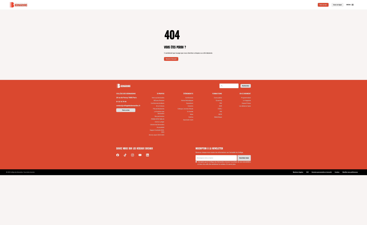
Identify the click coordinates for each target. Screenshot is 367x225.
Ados (191, 114)
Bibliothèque (218, 117)
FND (221, 103)
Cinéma (190, 117)
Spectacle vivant (188, 120)
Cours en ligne (337, 5)
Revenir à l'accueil (171, 59)
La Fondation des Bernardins (159, 112)
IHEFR (220, 114)
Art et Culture (160, 106)
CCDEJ (220, 109)
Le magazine (247, 100)
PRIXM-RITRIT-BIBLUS (157, 119)
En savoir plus (231, 164)
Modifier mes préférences (350, 172)
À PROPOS (160, 94)
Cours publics (218, 97)
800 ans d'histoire (159, 100)
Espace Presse (246, 103)
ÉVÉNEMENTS (188, 94)
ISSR (220, 106)
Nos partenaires (159, 116)
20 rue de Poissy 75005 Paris (126, 98)
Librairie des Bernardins (157, 124)
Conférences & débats (157, 103)
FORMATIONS (217, 94)
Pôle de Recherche (158, 109)
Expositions (189, 103)
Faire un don (126, 110)
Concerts (190, 106)
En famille (190, 111)
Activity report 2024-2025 (156, 135)
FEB (221, 111)
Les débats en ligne (245, 106)
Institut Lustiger (159, 122)
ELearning (219, 100)
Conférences (189, 97)
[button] (351, 4)
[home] (18, 4)
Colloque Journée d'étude (185, 109)
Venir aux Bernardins (158, 97)
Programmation (246, 97)
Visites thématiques (187, 100)
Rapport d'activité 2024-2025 (157, 131)
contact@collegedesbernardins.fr (128, 106)
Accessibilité (160, 127)
